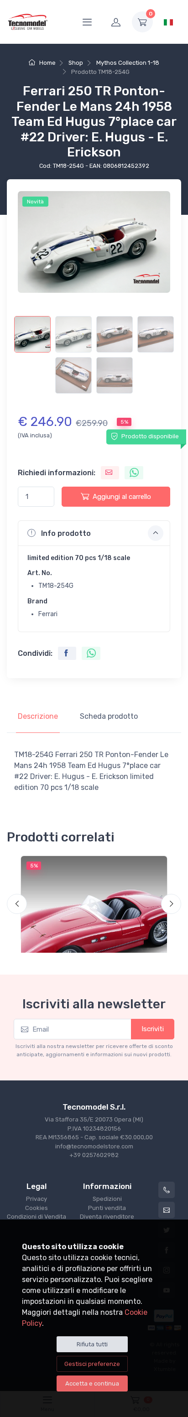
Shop (75, 62)
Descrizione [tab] (38, 716)
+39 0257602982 (94, 1155)
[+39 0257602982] (166, 1190)
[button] (94, 533)
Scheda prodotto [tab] (109, 716)
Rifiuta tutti (92, 1344)
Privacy (36, 1198)
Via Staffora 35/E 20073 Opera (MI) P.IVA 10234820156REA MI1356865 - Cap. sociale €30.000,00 (94, 1128)
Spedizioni (107, 1198)
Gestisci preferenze (92, 1363)
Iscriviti (152, 1029)
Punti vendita (107, 1207)
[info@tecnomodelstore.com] (166, 1210)
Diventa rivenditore (107, 1216)
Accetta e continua (92, 1383)
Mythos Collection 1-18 (127, 62)
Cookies (36, 1207)
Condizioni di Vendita (36, 1216)
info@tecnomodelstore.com (94, 1146)
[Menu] (87, 21)
